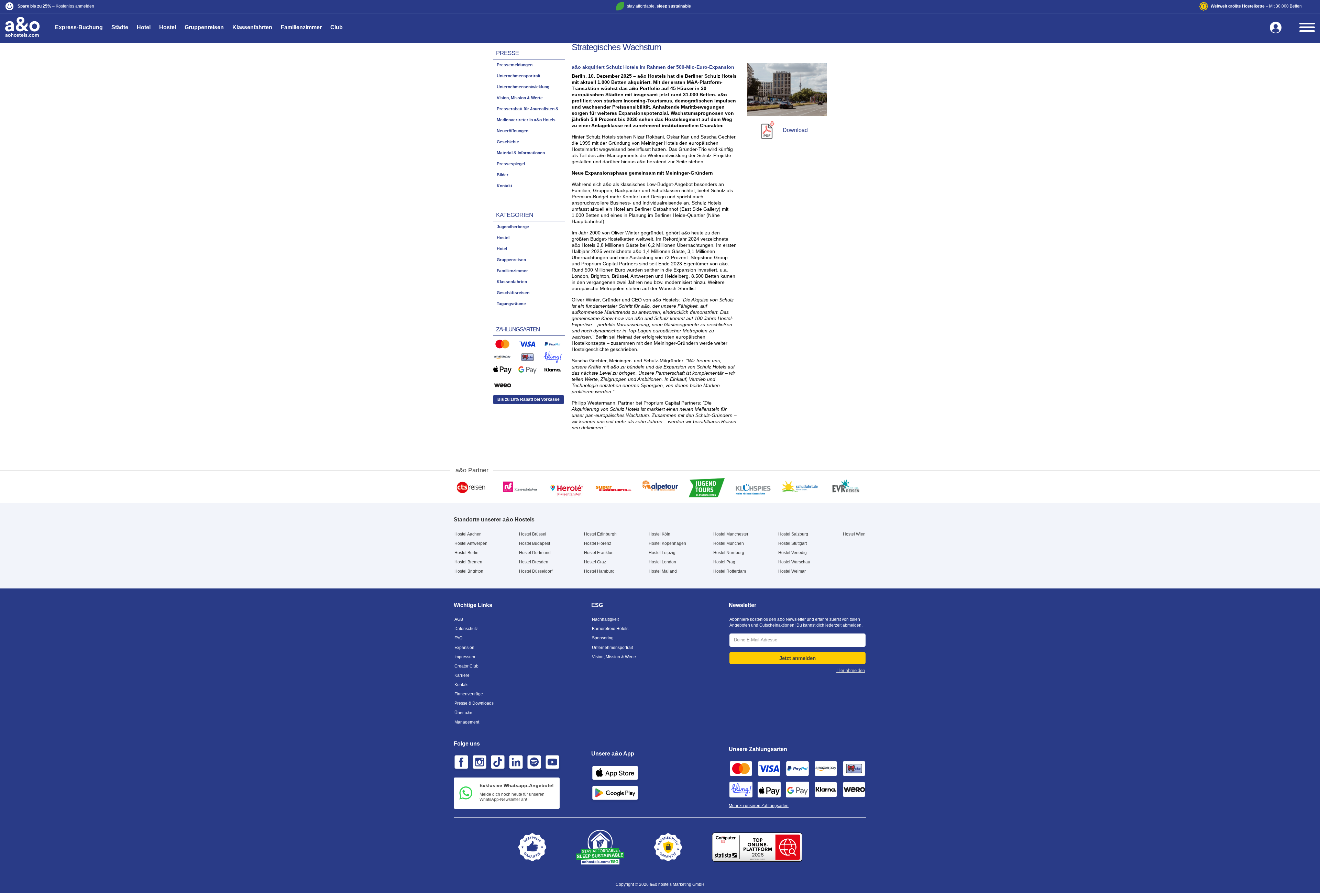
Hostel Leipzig (662, 552)
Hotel (144, 27)
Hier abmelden (850, 670)
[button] (221, 6)
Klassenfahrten (252, 27)
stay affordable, (659, 6)
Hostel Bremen (468, 562)
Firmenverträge (468, 694)
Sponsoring (603, 638)
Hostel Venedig (792, 552)
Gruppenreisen (204, 27)
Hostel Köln (659, 534)
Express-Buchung (79, 27)
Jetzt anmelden (797, 658)
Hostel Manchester (730, 534)
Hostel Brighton (468, 571)
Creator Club (466, 666)
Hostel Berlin (466, 552)
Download (795, 130)
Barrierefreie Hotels (610, 628)
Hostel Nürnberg (728, 552)
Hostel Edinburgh (600, 534)
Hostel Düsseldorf (535, 571)
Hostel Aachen (468, 534)
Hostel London (662, 562)
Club (336, 27)
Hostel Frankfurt (599, 552)
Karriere (462, 675)
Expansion (464, 647)
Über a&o (463, 712)
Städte (119, 27)
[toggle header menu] (1307, 27)
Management (466, 722)
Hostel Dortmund (535, 552)
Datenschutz (466, 628)
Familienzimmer (301, 27)
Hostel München (728, 543)
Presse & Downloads (474, 703)
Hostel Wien (854, 534)
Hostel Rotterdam (729, 571)
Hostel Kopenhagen (667, 543)
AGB (458, 619)
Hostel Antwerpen (470, 543)
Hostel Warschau (794, 562)
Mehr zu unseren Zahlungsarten (759, 805)
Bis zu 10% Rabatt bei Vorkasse (528, 399)
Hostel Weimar (792, 571)
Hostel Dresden (533, 562)
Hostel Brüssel (532, 534)
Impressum (464, 656)
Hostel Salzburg (793, 534)
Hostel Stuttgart (792, 543)
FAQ (458, 638)
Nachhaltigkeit (605, 619)
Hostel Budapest (534, 543)
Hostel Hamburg (599, 571)
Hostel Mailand (663, 571)
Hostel (167, 27)
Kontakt (461, 684)
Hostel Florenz (597, 543)
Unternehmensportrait (612, 647)
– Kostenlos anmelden (56, 6)
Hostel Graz (595, 562)
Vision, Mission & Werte (614, 656)
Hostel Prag (724, 562)
